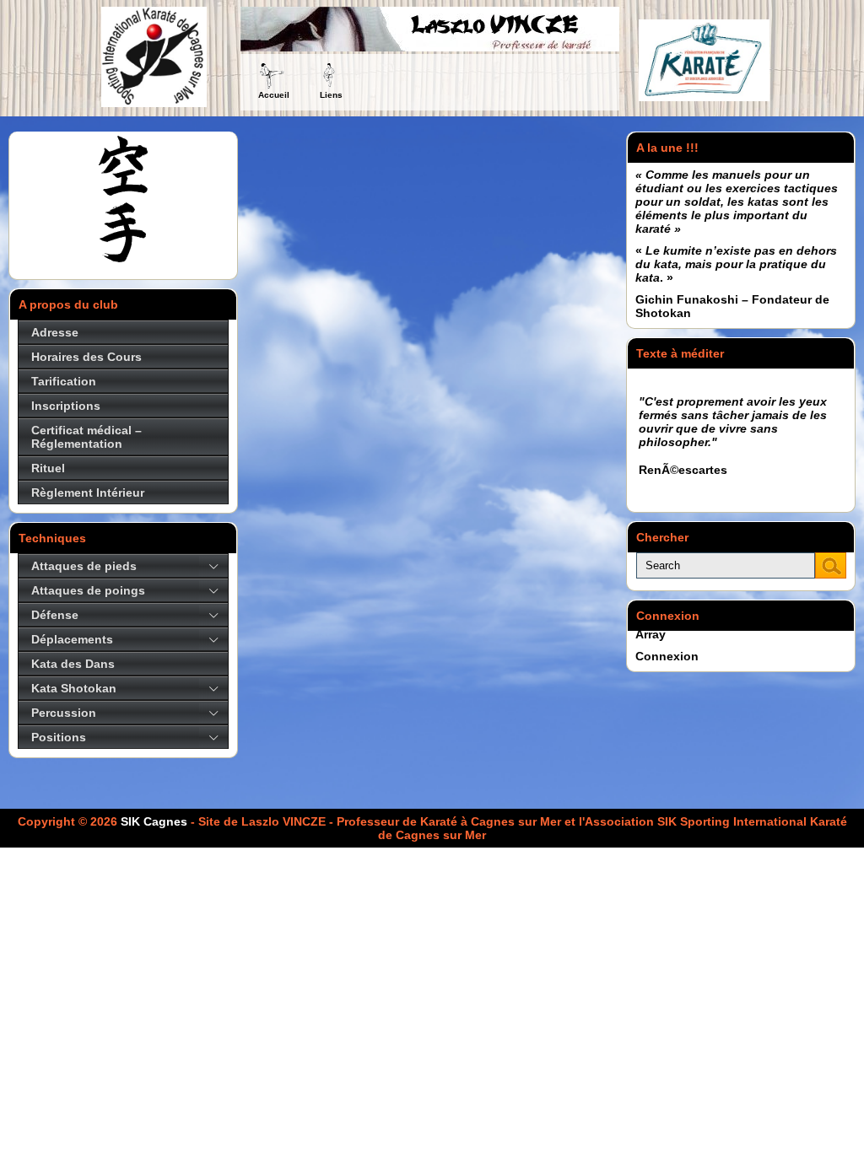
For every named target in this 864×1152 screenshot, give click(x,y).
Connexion (667, 656)
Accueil (273, 95)
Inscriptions (65, 405)
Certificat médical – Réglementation (86, 436)
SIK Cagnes (154, 821)
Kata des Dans (73, 663)
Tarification (63, 381)
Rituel (48, 468)
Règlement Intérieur (87, 492)
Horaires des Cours (86, 356)
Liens (331, 95)
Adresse (54, 332)
